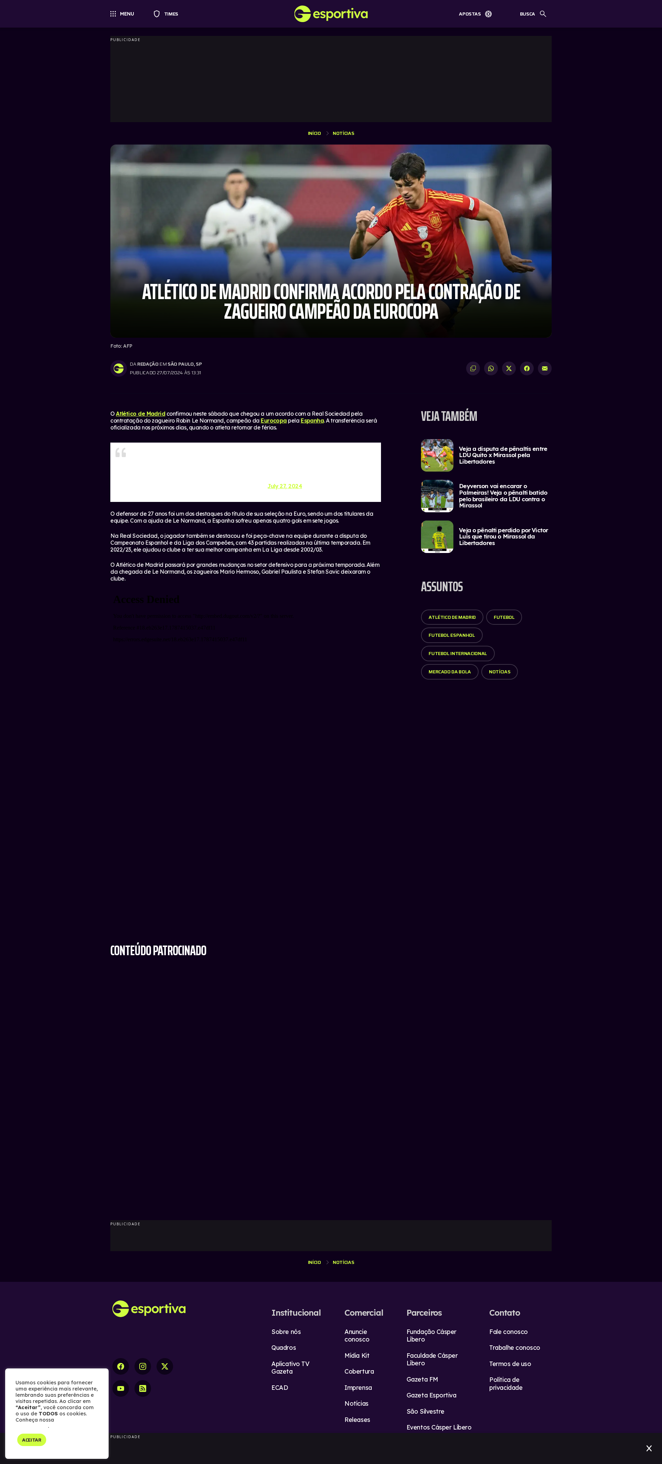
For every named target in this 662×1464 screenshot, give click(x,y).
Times (168, 14)
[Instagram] (142, 1366)
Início (314, 133)
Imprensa (358, 1388)
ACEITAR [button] (31, 1440)
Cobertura (359, 1371)
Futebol (504, 617)
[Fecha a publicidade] (649, 1448)
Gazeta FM (422, 1379)
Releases (357, 1420)
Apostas (470, 14)
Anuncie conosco (356, 1336)
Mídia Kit (356, 1355)
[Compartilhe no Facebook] (527, 368)
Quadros (283, 1348)
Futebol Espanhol (452, 635)
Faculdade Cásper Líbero (432, 1359)
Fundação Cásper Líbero (432, 1336)
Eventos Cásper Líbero (439, 1427)
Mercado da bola (450, 671)
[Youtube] (120, 1388)
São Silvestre (425, 1411)
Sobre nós (286, 1332)
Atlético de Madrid (140, 413)
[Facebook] (120, 1366)
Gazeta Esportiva (432, 1395)
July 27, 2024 (285, 486)
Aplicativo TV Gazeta (290, 1368)
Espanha (312, 420)
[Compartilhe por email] (545, 368)
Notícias (343, 133)
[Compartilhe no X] (509, 368)
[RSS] (142, 1388)
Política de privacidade (505, 1384)
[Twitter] (165, 1366)
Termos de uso (510, 1364)
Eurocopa (274, 420)
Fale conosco (508, 1332)
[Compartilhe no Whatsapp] (491, 368)
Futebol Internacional (458, 653)
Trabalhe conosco (514, 1348)
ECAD (279, 1388)
